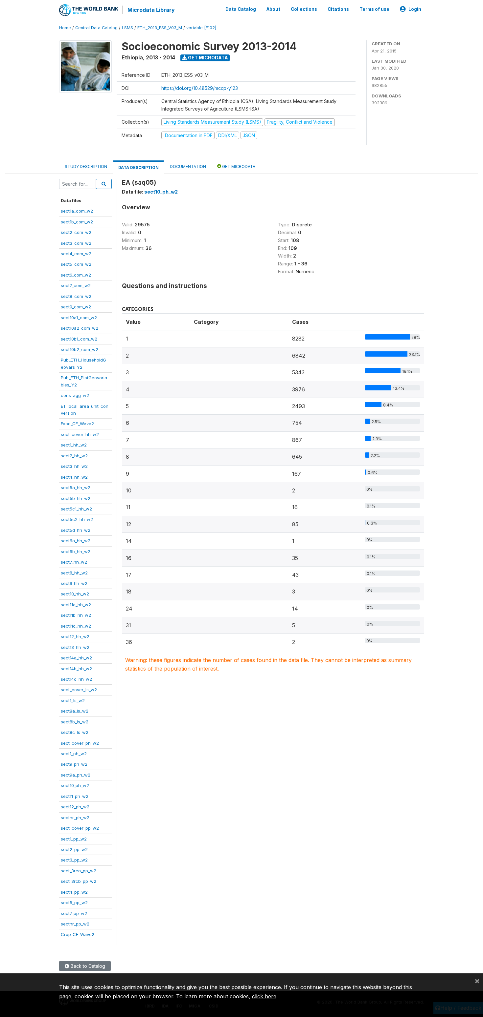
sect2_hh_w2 (74, 455)
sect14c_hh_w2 (76, 679)
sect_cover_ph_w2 (80, 743)
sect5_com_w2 (76, 264)
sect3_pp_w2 (74, 859)
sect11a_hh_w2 (76, 604)
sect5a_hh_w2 (75, 487)
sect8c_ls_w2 (74, 732)
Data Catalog (240, 9)
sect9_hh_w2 (74, 583)
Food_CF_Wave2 (77, 423)
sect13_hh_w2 (75, 647)
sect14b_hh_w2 (76, 668)
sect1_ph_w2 (74, 753)
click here (264, 996)
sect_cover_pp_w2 (80, 828)
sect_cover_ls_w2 (79, 689)
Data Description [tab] (138, 167)
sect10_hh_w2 (75, 593)
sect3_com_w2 (76, 243)
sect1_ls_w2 (73, 700)
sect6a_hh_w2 (75, 540)
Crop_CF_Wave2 (77, 934)
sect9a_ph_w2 (75, 775)
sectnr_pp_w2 (75, 923)
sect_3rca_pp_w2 (78, 870)
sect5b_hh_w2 (75, 498)
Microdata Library (151, 10)
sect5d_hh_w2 (75, 530)
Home (65, 27)
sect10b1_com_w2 (79, 339)
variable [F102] (201, 27)
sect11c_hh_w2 (76, 626)
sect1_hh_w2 (74, 444)
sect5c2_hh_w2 (77, 519)
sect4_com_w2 (76, 253)
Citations (338, 9)
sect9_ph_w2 (74, 764)
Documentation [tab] (188, 166)
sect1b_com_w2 (77, 221)
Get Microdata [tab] (238, 166)
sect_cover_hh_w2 (80, 434)
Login (414, 9)
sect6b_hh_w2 (75, 551)
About (273, 9)
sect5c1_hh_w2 (76, 508)
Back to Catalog (87, 966)
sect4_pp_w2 (74, 892)
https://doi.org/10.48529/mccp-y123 (199, 88)
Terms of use (374, 9)
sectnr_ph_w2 (75, 817)
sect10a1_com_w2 (79, 317)
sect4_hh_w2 (74, 477)
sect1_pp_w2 (74, 838)
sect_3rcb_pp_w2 (78, 881)
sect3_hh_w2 (74, 466)
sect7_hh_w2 (74, 562)
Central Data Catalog (96, 27)
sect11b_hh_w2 (76, 615)
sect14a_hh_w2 (76, 657)
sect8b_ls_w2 (74, 721)
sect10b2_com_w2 (79, 349)
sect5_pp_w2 (74, 902)
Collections (304, 9)
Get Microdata (207, 57)
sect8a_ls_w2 (74, 711)
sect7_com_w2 (76, 285)
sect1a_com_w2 (77, 211)
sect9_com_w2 (76, 306)
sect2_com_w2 (76, 232)
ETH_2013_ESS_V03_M (159, 27)
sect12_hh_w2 (75, 636)
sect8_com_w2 (76, 296)
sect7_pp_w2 (74, 913)
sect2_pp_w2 (74, 849)
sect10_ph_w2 (75, 785)
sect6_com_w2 (76, 275)
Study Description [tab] (86, 166)
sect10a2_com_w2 (79, 328)
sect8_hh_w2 (74, 572)
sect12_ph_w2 (75, 806)
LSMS (127, 27)
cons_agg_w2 (75, 395)
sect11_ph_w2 (74, 796)
